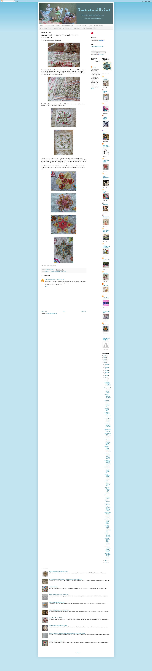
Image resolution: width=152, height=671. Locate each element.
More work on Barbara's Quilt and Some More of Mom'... (107, 463)
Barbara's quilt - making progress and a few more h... (107, 515)
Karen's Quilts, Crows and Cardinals (106, 231)
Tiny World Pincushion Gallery (95, 25)
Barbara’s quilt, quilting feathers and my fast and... (107, 449)
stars (65, 271)
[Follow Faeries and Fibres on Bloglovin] (98, 41)
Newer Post (44, 311)
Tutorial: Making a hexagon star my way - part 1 (59, 594)
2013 (105, 362)
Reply (46, 286)
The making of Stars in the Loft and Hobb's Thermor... (107, 390)
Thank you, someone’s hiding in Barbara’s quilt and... (107, 508)
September (107, 372)
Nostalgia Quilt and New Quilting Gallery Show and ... (107, 542)
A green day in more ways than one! (107, 420)
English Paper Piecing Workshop (56, 617)
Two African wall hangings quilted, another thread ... (107, 490)
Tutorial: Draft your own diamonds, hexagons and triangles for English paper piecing (67, 633)
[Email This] (57, 270)
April (106, 560)
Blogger (78, 652)
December (107, 364)
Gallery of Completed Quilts (89, 28)
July (106, 377)
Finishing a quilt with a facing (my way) (107, 483)
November (107, 367)
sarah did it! (105, 204)
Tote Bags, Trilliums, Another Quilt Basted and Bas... (107, 528)
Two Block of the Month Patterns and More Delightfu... (107, 456)
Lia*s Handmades (49, 279)
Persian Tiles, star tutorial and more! (56, 641)
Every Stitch (105, 285)
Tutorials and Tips (49, 25)
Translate (102, 54)
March (106, 562)
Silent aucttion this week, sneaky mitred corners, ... (107, 521)
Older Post (83, 311)
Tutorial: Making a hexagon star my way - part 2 (59, 610)
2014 (105, 361)
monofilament (57, 271)
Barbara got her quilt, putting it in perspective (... (107, 425)
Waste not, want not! (107, 504)
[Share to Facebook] (61, 270)
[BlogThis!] (58, 270)
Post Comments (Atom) (52, 313)
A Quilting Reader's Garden (105, 118)
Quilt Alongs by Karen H (46, 28)
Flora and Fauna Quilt (67, 25)
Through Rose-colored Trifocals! (106, 161)
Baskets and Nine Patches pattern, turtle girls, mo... (107, 469)
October (106, 370)
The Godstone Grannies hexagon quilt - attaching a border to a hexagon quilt (65, 579)
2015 (105, 359)
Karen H (94, 67)
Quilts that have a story (106, 409)
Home (41, 25)
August (106, 375)
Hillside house (106, 324)
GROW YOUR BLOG (53, 587)
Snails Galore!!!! (107, 501)
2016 (105, 357)
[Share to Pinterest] (63, 270)
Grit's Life (105, 105)
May (106, 380)
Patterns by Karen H (81, 25)
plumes (62, 271)
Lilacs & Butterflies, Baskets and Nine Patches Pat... (107, 477)
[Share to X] (60, 270)
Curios (58, 25)
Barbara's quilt (47, 271)
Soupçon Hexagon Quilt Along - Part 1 (57, 602)
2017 (105, 355)
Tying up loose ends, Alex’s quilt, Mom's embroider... (107, 436)
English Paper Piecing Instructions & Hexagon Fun (66, 28)
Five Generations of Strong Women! (107, 496)
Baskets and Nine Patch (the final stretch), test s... (107, 556)
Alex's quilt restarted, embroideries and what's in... (107, 442)
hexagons (53, 271)
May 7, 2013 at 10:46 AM (58, 279)
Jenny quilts (105, 273)
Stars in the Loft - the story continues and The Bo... (107, 403)
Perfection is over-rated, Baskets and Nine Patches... (107, 549)
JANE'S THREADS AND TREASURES (106, 246)
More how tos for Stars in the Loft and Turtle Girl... (107, 384)
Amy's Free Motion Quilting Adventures (106, 147)
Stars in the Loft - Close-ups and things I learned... (107, 396)
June (106, 379)
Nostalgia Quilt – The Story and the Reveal (107, 534)
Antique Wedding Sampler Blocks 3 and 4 (58, 625)
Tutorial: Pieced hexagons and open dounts (58, 571)
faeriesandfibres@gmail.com (97, 46)
